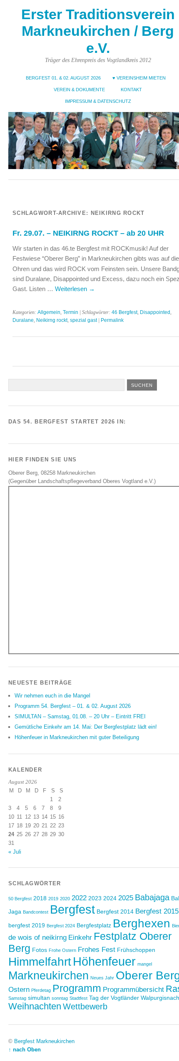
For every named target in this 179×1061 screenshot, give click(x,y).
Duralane (23, 320)
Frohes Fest (96, 949)
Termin (70, 312)
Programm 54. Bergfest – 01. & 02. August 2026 (73, 706)
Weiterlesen (75, 288)
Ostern (19, 989)
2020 (65, 898)
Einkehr (80, 937)
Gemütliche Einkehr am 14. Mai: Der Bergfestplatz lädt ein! (86, 727)
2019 (53, 898)
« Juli (14, 852)
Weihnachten (34, 1006)
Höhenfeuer (104, 961)
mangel (144, 963)
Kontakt (131, 89)
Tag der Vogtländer (114, 997)
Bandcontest (35, 911)
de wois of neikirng (37, 937)
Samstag (17, 998)
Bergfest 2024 (61, 925)
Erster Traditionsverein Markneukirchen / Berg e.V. (98, 31)
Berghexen (141, 923)
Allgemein (48, 312)
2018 (40, 898)
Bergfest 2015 (157, 911)
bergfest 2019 (26, 925)
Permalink (112, 320)
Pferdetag (41, 990)
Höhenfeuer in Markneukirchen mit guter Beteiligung (77, 737)
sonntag (60, 998)
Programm (76, 988)
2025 (125, 898)
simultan (39, 997)
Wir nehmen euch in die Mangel (52, 695)
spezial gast (83, 320)
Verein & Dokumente (79, 89)
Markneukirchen (48, 975)
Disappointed (155, 312)
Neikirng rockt (51, 320)
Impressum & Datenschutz (98, 101)
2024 (110, 898)
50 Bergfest (20, 898)
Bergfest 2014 (115, 911)
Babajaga (152, 897)
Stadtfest (78, 998)
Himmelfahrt (39, 961)
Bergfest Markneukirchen (44, 1041)
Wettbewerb (85, 1006)
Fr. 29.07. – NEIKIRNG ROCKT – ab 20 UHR (88, 233)
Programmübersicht (133, 989)
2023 (95, 898)
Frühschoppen (136, 949)
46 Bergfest (124, 312)
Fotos (39, 949)
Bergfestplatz (94, 925)
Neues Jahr (102, 977)
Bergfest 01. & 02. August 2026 (63, 77)
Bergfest (72, 909)
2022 (79, 898)
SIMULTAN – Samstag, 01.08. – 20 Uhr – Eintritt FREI (80, 716)
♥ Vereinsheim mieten (139, 77)
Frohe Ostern (62, 950)
